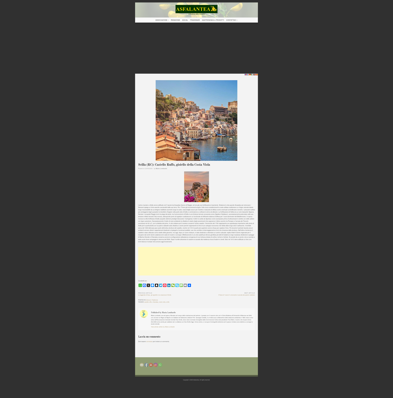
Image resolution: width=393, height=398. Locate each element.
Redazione (175, 20)
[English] (246, 74)
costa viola (162, 302)
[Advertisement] (196, 261)
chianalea (155, 302)
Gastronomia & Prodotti (213, 20)
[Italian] (252, 74)
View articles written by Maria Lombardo (163, 327)
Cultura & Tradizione (152, 300)
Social (185, 20)
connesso (149, 341)
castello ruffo (148, 302)
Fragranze (195, 20)
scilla (167, 302)
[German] (250, 74)
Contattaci (231, 20)
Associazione (161, 20)
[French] (248, 74)
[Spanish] (257, 74)
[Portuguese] (255, 74)
